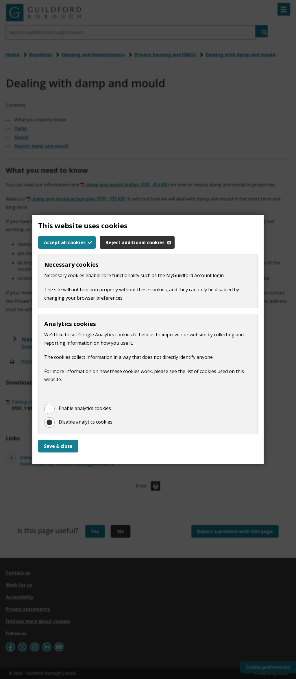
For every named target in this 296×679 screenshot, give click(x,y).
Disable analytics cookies (85, 422)
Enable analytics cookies (85, 408)
